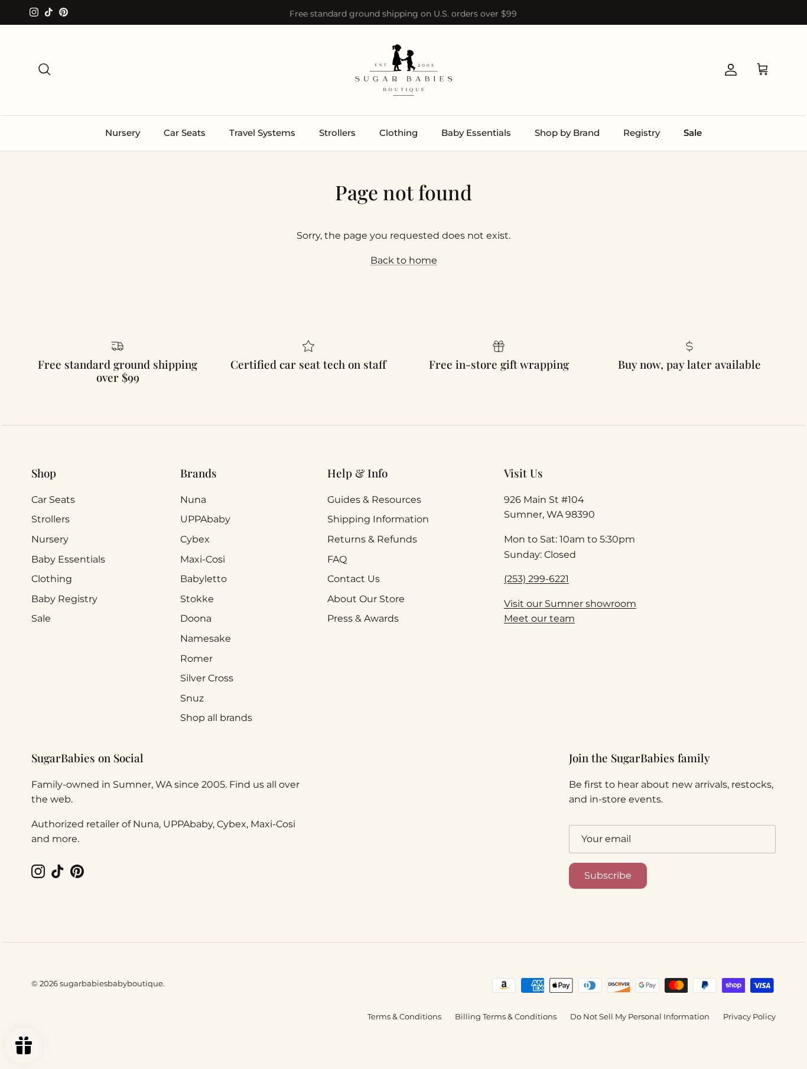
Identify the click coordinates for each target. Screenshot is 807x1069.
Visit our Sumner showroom (570, 603)
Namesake (205, 638)
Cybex (195, 539)
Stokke (197, 599)
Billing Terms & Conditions (506, 1016)
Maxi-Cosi (202, 559)
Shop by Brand (567, 132)
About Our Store (366, 599)
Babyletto (203, 578)
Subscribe (608, 875)
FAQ (337, 559)
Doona (195, 618)
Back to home (403, 260)
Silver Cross (206, 678)
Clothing (398, 132)
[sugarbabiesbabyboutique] (403, 70)
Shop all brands (216, 717)
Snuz (192, 698)
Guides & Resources (374, 499)
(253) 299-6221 (536, 578)
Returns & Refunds (372, 539)
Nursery (122, 132)
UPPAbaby (205, 519)
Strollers (337, 132)
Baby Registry (64, 599)
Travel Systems (262, 132)
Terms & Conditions (404, 1016)
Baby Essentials (476, 132)
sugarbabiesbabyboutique (111, 983)
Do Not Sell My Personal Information (640, 1016)
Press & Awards (363, 618)
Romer (196, 658)
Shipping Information (378, 519)
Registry (641, 132)
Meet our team (539, 618)
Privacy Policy (749, 1016)
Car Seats (185, 132)
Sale (693, 132)
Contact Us (353, 578)
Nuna (193, 499)
